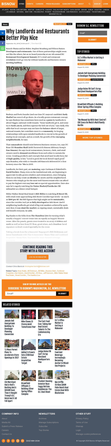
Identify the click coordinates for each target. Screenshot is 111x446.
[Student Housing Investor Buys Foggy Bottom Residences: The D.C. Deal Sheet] (45, 386)
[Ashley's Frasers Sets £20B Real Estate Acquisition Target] (28, 353)
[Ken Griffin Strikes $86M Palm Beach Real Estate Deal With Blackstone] (62, 386)
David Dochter (29, 273)
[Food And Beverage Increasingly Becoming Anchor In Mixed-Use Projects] (62, 353)
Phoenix (48, 12)
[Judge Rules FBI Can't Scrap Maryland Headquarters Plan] (45, 353)
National (20, 12)
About (81, 4)
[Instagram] (18, 441)
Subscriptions (69, 4)
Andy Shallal (22, 271)
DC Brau (39, 273)
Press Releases (53, 4)
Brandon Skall (51, 271)
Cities (21, 4)
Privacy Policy (82, 418)
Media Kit (6, 422)
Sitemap (79, 426)
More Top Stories (92, 138)
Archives (43, 418)
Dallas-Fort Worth (61, 9)
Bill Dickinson (32, 271)
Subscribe (43, 426)
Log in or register (37, 257)
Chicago (48, 9)
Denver (84, 9)
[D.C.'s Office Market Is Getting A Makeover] (62, 323)
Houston (98, 9)
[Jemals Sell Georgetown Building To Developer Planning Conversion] (11, 323)
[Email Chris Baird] (40, 43)
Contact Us (7, 434)
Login (105, 4)
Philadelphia (39, 12)
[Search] (89, 4)
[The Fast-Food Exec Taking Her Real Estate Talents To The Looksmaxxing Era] (45, 323)
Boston (31, 9)
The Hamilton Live (33, 275)
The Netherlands (98, 12)
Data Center (75, 9)
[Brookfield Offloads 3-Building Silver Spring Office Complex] (28, 386)
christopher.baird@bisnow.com (36, 266)
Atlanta (5, 9)
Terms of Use (82, 422)
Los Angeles (10, 12)
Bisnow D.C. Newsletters (90, 25)
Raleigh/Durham (59, 12)
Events (30, 4)
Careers (39, 4)
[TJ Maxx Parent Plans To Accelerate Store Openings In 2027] (11, 353)
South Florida (84, 12)
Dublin (90, 9)
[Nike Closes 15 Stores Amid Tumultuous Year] (28, 323)
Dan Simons (19, 273)
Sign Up (97, 4)
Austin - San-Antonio (18, 9)
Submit (62, 293)
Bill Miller (41, 271)
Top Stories (44, 430)
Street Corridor (20, 275)
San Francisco (72, 12)
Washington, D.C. (55, 14)
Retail (69, 24)
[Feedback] (22, 441)
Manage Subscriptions (49, 422)
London (106, 9)
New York (29, 12)
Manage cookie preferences (88, 434)
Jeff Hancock (48, 273)
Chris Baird (35, 43)
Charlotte (40, 9)
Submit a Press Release (12, 426)
